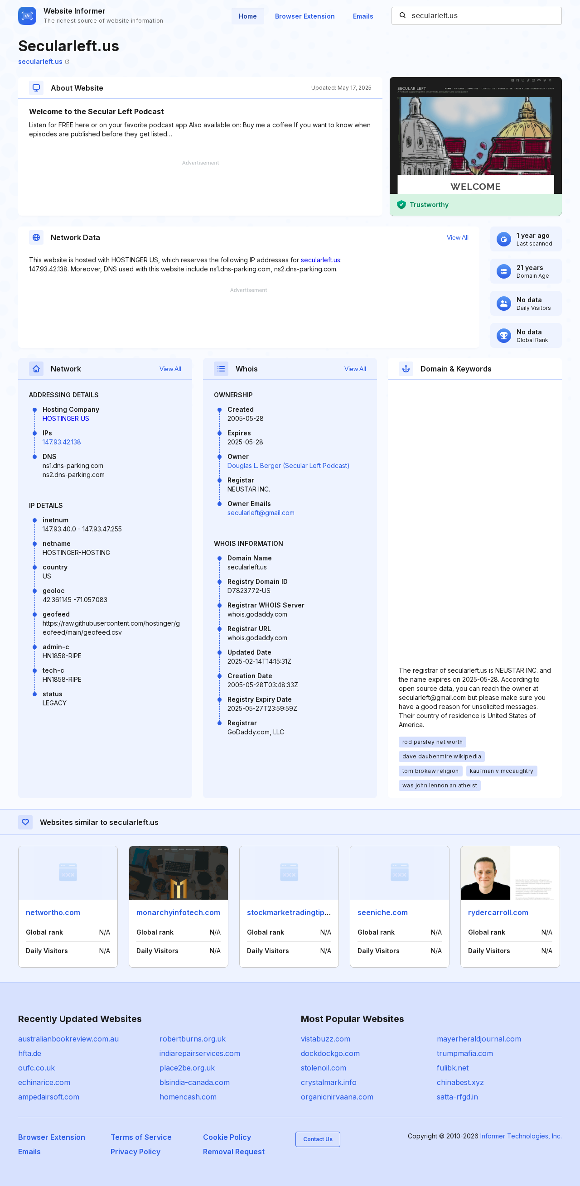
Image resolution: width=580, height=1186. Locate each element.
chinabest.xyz (460, 1082)
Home (248, 16)
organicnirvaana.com (337, 1096)
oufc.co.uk (36, 1067)
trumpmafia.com (465, 1053)
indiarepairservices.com (200, 1053)
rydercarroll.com (498, 912)
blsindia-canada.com (195, 1082)
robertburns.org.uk (193, 1038)
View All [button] (458, 237)
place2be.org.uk (187, 1067)
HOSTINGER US (66, 418)
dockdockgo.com (330, 1053)
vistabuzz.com (325, 1038)
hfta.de (29, 1053)
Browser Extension (305, 16)
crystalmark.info (329, 1082)
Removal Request (234, 1151)
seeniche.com (383, 912)
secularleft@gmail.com (261, 512)
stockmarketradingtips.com (296, 912)
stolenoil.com (323, 1067)
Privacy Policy (135, 1151)
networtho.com (53, 912)
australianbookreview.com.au (68, 1038)
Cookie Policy (227, 1137)
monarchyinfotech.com (178, 912)
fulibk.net (453, 1067)
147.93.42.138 (62, 442)
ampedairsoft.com (48, 1096)
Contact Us (318, 1139)
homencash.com (188, 1096)
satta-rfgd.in (457, 1096)
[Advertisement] (200, 188)
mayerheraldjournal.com (479, 1038)
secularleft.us (40, 61)
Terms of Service (141, 1137)
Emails (363, 16)
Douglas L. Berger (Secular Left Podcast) (288, 465)
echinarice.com (44, 1082)
